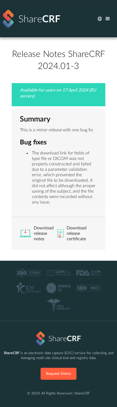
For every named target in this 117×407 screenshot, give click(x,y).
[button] (100, 19)
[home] (31, 19)
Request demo (58, 374)
